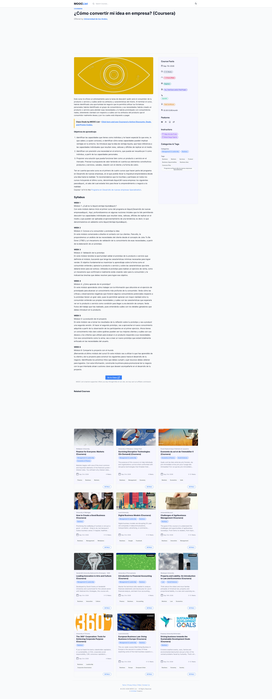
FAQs (139, 685)
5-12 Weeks (168, 72)
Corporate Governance (84, 667)
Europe (130, 667)
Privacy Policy (132, 685)
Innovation (174, 540)
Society (181, 667)
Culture (98, 601)
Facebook (139, 540)
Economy (142, 480)
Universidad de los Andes (95, 19)
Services (182, 159)
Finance (79, 480)
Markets (173, 159)
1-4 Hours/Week (169, 78)
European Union (141, 667)
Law (163, 582)
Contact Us (146, 685)
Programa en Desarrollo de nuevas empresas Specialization (116, 190)
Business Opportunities (169, 162)
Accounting (139, 601)
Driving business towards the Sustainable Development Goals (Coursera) (175, 639)
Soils (181, 480)
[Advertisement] (136, 35)
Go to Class (112, 377)
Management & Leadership (170, 151)
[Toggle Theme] (196, 4)
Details (107, 487)
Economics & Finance (83, 461)
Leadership (89, 664)
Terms (124, 685)
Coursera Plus (166, 165)
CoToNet (133, 691)
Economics (173, 480)
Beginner (167, 83)
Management (132, 480)
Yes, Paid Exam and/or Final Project (175, 90)
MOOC (81, 3)
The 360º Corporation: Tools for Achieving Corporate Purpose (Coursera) (91, 639)
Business (185, 151)
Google (130, 540)
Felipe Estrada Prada (170, 134)
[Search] (93, 3)
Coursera (78, 9)
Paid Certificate (169, 104)
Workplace (101, 540)
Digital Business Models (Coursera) (134, 515)
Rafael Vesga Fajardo (170, 137)
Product (190, 159)
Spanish (164, 98)
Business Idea (184, 162)
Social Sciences (183, 458)
